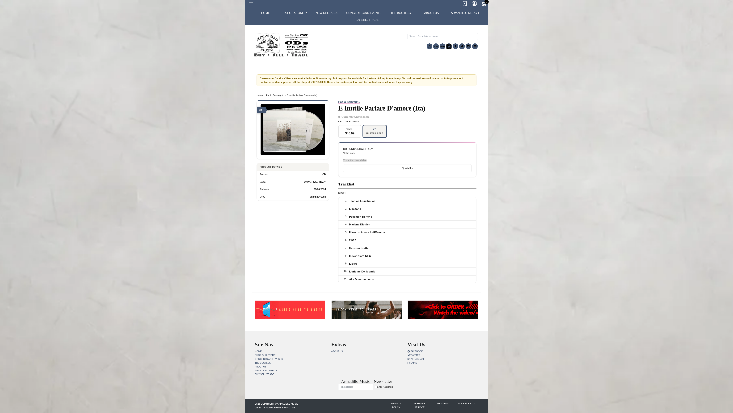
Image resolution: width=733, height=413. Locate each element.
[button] (296, 13)
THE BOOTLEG (401, 13)
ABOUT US (431, 13)
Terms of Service (419, 405)
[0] (484, 5)
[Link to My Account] (474, 4)
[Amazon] (429, 46)
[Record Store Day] (449, 46)
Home (260, 95)
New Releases (327, 13)
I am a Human (385, 386)
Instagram (417, 359)
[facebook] (455, 46)
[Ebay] (436, 46)
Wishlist (409, 168)
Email (413, 363)
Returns (443, 403)
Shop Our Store (265, 355)
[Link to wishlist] (465, 4)
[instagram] (468, 46)
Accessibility (466, 403)
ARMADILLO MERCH (465, 13)
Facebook (416, 351)
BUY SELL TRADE (367, 19)
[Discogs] (442, 46)
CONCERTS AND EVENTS (363, 13)
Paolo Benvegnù (274, 95)
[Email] (475, 46)
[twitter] (462, 46)
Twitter (415, 355)
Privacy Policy (396, 405)
